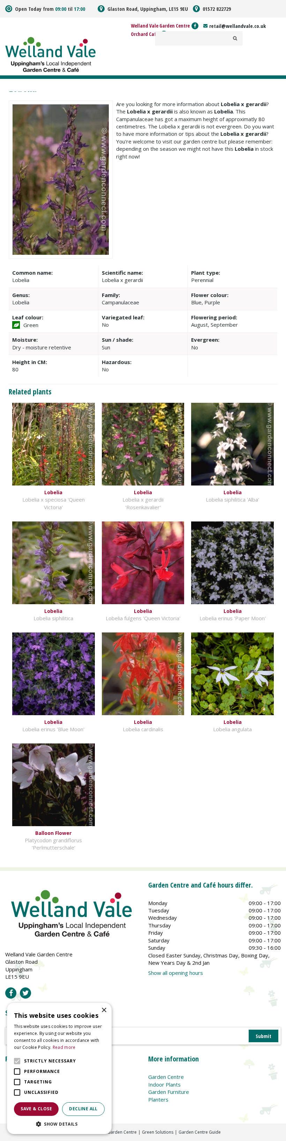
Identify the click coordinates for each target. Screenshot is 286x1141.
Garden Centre (166, 1076)
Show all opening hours (175, 972)
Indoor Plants (164, 1084)
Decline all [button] (83, 1109)
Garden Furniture (168, 1091)
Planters (158, 1099)
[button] (59, 1123)
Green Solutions (157, 1132)
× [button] (103, 1010)
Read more (64, 1047)
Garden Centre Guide (200, 1132)
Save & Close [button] (36, 1109)
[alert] (59, 1068)
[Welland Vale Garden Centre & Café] (50, 53)
